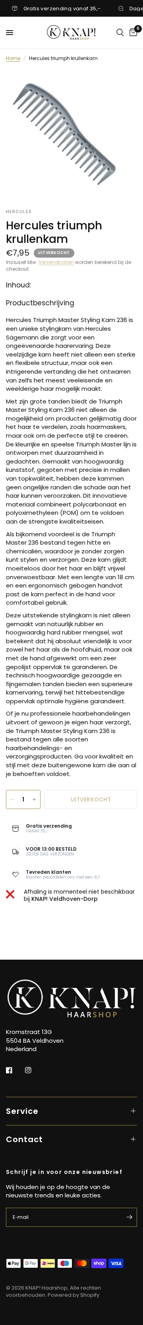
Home (13, 58)
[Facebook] (14, 1070)
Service (22, 1111)
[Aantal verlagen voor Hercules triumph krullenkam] (12, 799)
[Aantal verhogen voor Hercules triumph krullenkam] (34, 799)
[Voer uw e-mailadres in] (129, 1217)
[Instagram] (34, 1070)
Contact (24, 1139)
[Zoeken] (120, 32)
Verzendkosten (56, 262)
